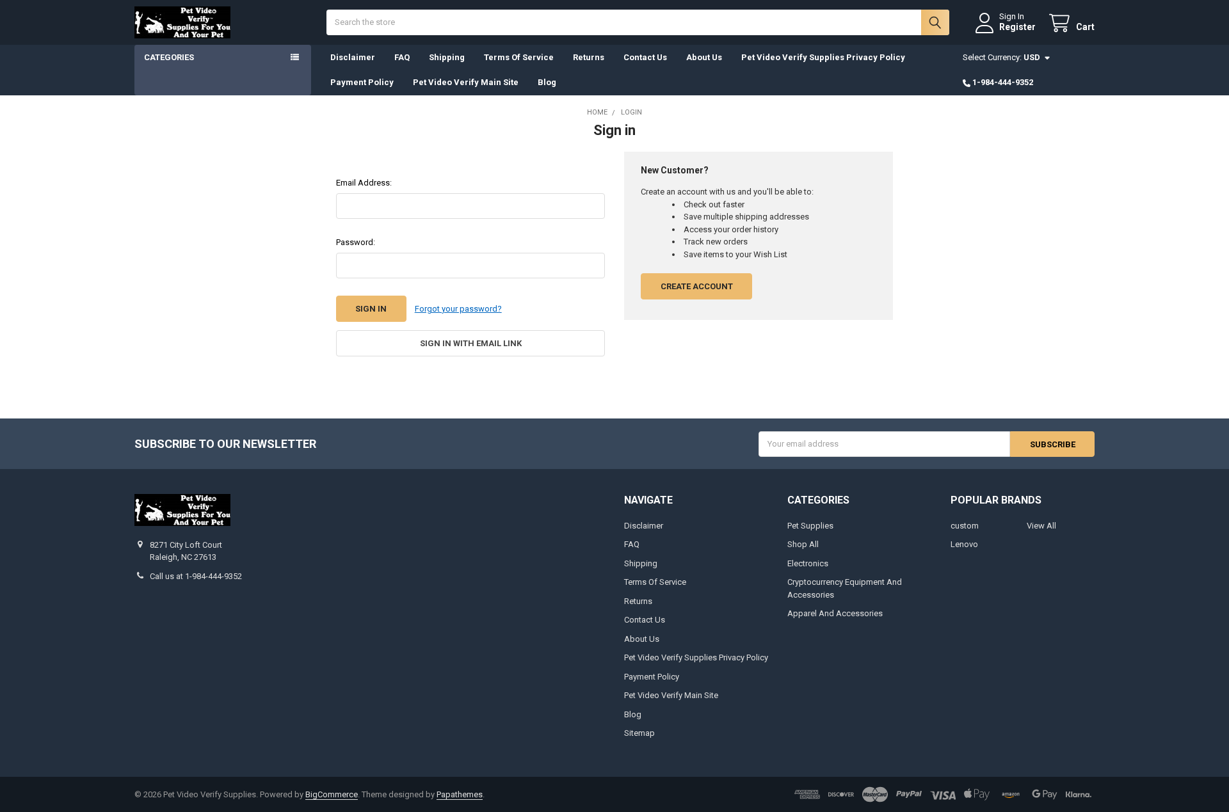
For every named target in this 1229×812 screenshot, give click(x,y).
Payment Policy (362, 82)
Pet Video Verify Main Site (465, 82)
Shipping (447, 57)
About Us (704, 57)
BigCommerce (331, 794)
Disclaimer (352, 57)
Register (1017, 27)
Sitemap (639, 733)
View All (1041, 525)
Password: (355, 242)
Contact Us (645, 57)
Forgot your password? (458, 309)
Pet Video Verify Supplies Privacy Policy (823, 57)
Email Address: (364, 182)
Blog (547, 82)
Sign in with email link (471, 343)
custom (965, 525)
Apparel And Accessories (835, 613)
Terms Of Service (519, 57)
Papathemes (460, 794)
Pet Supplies (810, 525)
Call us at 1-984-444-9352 (196, 576)
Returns (588, 57)
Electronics (807, 563)
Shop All (803, 544)
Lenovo (964, 544)
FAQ (402, 57)
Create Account (697, 286)
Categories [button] (169, 57)
